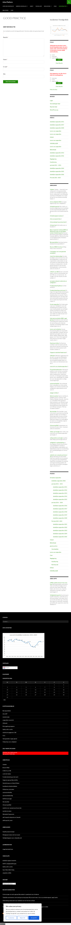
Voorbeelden (55, 549)
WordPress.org (54, 110)
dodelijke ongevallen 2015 (60, 499)
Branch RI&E (6, 767)
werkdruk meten (7, 811)
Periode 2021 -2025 (55, 177)
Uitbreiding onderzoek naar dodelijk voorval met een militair (19, 900)
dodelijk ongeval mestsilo (9, 860)
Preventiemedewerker (56, 369)
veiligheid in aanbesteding (57, 442)
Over (12, 10)
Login (51, 100)
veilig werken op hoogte (56, 438)
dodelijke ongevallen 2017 (57, 125)
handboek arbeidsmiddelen (10, 786)
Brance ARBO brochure (56, 247)
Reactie (5, 37)
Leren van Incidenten (55, 329)
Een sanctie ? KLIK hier (9, 754)
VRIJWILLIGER (39, 6)
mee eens (54, 56)
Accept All (34, 918)
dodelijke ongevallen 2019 (60, 515)
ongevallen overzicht (8, 720)
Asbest (31, 6)
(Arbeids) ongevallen (21, 6)
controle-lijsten (7, 774)
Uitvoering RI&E (54, 425)
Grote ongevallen (54, 304)
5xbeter (52, 189)
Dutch (7, 667)
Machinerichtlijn (54, 343)
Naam (5, 59)
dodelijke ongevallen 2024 (57, 168)
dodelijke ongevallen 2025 (57, 171)
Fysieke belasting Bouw (56, 285)
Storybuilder (53, 411)
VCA (4, 735)
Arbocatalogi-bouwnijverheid (58, 222)
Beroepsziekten (54, 242)
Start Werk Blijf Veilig (8, 870)
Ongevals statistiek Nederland (58, 352)
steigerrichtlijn (54, 393)
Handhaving (53, 162)
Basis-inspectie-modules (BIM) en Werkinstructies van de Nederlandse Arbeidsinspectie (59, 231)
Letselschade (6, 717)
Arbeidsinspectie (54, 206)
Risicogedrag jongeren (9, 726)
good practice (62, 6)
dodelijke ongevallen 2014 (60, 496)
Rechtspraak (55, 564)
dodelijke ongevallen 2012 (60, 490)
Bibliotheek (5, 10)
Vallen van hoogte (54, 431)
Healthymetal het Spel (8, 831)
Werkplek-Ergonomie (8, 814)
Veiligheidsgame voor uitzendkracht (12, 838)
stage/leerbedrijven (8, 849)
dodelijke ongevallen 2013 (57, 152)
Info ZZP (5, 714)
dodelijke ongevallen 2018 (60, 512)
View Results (59, 63)
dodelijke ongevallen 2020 (57, 128)
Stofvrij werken (54, 396)
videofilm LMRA (7, 873)
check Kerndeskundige (56, 256)
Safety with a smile (8, 729)
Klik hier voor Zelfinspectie (10, 752)
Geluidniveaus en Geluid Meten (11, 783)
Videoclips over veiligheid (9, 742)
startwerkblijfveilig (8, 795)
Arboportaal (53, 225)
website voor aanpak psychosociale (12, 808)
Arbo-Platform (8, 2)
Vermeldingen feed (55, 103)
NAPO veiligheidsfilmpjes (9, 863)
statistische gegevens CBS (9, 732)
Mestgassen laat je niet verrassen (11, 835)
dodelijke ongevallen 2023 (60, 530)
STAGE (55, 6)
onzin (53, 55)
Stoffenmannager (7, 798)
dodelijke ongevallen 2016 (57, 156)
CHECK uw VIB (54, 271)
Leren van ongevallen (8, 6)
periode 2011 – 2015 (55, 165)
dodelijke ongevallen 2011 (57, 121)
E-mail (5, 66)
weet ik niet (55, 58)
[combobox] (35, 622)
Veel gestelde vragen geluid (10, 738)
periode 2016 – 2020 (57, 502)
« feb (4, 700)
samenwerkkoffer (54, 383)
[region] (22, 912)
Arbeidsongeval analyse (56, 216)
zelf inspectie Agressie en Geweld (11, 817)
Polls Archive (53, 89)
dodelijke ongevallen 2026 (57, 174)
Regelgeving (47, 6)
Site (4, 74)
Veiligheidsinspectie (55, 595)
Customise (11, 918)
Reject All (22, 918)
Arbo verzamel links (55, 219)
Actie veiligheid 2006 (55, 202)
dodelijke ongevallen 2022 (60, 527)
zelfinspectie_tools (7, 820)
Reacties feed (53, 106)
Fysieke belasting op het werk (58, 290)
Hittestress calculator (8, 789)
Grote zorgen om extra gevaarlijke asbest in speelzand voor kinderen (21, 894)
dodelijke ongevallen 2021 (60, 524)
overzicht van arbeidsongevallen (58, 366)
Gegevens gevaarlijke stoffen (10, 780)
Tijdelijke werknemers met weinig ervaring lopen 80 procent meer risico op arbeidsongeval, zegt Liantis (30, 897)
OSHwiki (52, 355)
